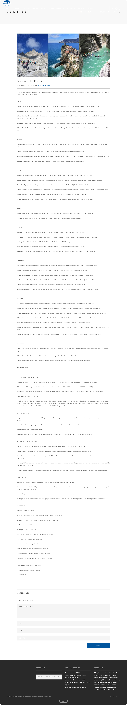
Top (63, 701)
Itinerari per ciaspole (100, 685)
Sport (16, 8)
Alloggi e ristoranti (56, 8)
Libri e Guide (112, 685)
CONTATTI (81, 8)
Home (81, 12)
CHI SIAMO (91, 8)
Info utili (114, 682)
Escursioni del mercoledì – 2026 (75, 680)
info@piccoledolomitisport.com (34, 696)
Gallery (109, 682)
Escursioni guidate (31, 8)
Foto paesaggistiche (100, 682)
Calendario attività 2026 (72, 673)
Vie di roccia (110, 689)
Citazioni (115, 677)
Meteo (7, 8)
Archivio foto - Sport (100, 675)
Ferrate (117, 680)
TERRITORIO (71, 8)
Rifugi (43, 8)
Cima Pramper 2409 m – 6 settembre (76, 687)
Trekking (103, 689)
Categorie (39, 672)
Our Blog (92, 12)
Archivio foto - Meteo (113, 673)
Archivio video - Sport (105, 677)
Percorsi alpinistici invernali (103, 687)
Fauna (113, 680)
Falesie (108, 680)
